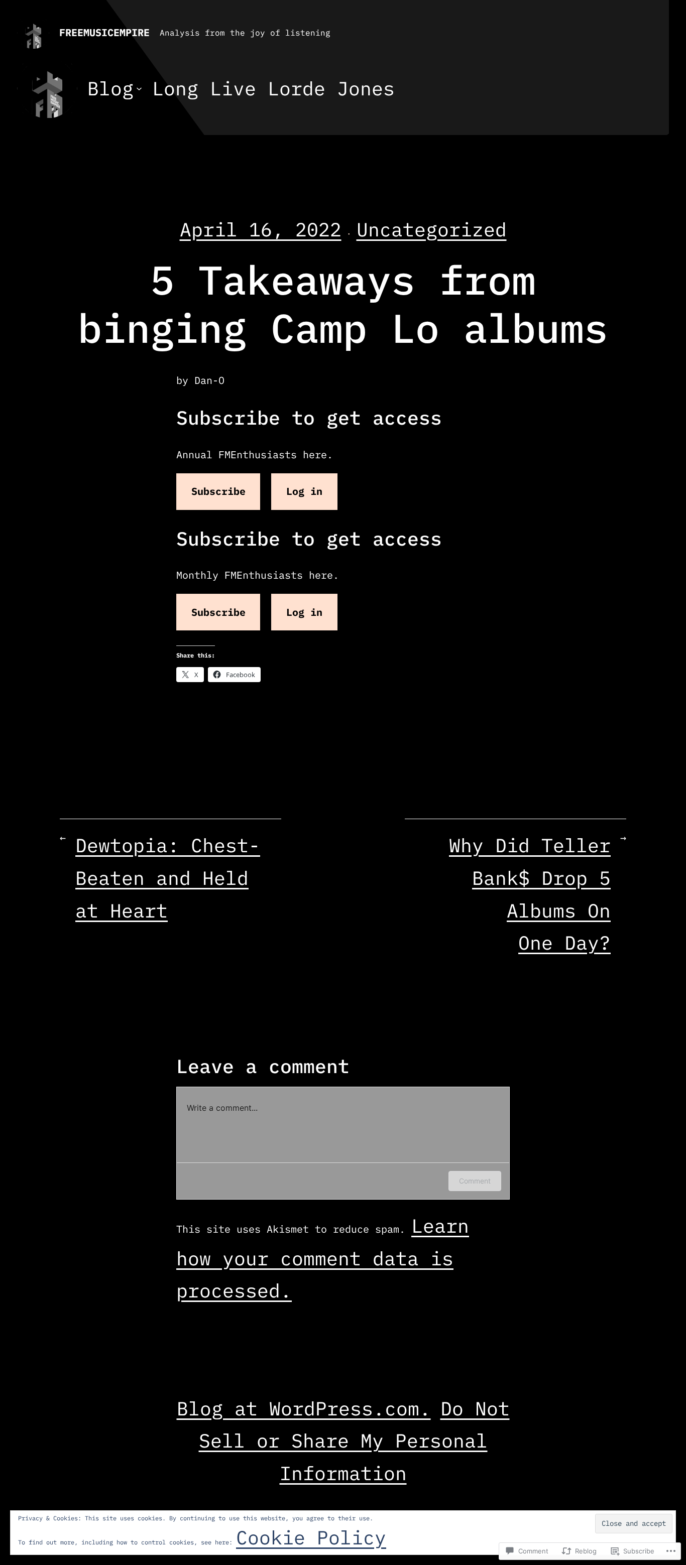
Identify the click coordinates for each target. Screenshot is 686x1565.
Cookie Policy (311, 1537)
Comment (475, 1181)
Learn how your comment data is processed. (322, 1257)
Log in (304, 491)
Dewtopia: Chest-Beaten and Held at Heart (167, 877)
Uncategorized (432, 229)
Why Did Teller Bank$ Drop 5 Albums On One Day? (530, 894)
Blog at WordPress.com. (304, 1408)
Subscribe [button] (218, 491)
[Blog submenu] (139, 88)
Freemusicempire (104, 32)
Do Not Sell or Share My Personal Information (354, 1440)
